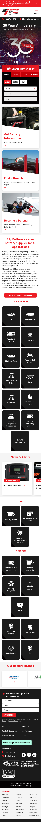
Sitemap (28, 786)
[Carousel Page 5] (27, 62)
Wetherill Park (34, 816)
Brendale (5, 813)
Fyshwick (19, 803)
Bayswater (5, 803)
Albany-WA (5, 794)
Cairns (4, 816)
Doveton (19, 797)
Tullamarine (33, 810)
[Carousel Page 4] (24, 62)
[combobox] (20, 88)
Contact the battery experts (20, 295)
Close (37, 3)
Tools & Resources (9, 731)
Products (6, 726)
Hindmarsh (19, 813)
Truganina (32, 807)
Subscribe (8, 715)
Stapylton (32, 797)
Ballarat (4, 800)
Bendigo (5, 807)
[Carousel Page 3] (20, 62)
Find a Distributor (30, 19)
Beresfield (5, 810)
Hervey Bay (20, 810)
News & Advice (8, 736)
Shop (24, 736)
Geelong (18, 807)
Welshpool (33, 813)
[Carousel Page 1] (14, 62)
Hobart (18, 816)
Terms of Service (13, 721)
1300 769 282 (10, 19)
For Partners (27, 731)
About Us (25, 726)
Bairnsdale (5, 797)
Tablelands (33, 800)
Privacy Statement (16, 786)
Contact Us (6, 749)
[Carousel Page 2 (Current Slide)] (17, 62)
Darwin (18, 794)
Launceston (33, 794)
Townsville (33, 803)
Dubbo (18, 800)
